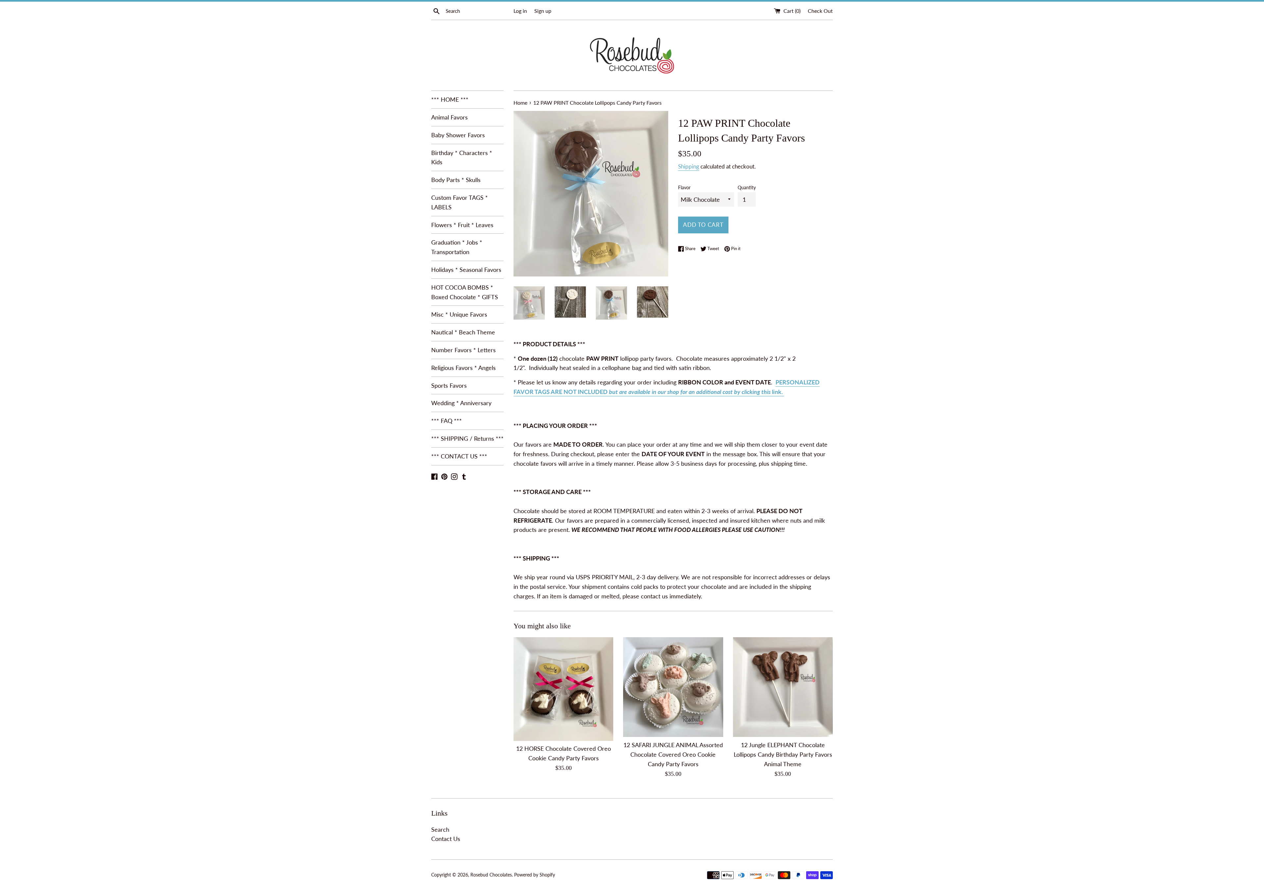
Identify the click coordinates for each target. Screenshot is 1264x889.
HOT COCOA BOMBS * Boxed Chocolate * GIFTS (464, 292)
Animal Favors (449, 117)
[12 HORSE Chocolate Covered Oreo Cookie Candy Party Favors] (563, 689)
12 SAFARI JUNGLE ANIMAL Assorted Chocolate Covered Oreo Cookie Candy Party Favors (673, 754)
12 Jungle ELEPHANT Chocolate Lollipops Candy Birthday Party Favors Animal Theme (783, 754)
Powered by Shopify (534, 874)
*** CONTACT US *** (459, 456)
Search (440, 829)
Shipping (688, 166)
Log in (520, 11)
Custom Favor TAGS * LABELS (459, 202)
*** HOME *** (449, 99)
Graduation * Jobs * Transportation (456, 247)
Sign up (542, 11)
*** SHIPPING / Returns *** (467, 438)
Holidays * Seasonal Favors (466, 269)
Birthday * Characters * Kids (461, 157)
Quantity (747, 187)
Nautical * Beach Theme (463, 332)
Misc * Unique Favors (459, 314)
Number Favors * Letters (463, 349)
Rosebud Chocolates (491, 874)
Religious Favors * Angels (463, 367)
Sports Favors (449, 385)
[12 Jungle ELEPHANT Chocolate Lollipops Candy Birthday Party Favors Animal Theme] (783, 687)
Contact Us (445, 838)
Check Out (820, 11)
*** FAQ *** (446, 420)
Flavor (684, 187)
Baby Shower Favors (458, 135)
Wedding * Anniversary (461, 402)
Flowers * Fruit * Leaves (462, 224)
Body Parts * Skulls (456, 179)
